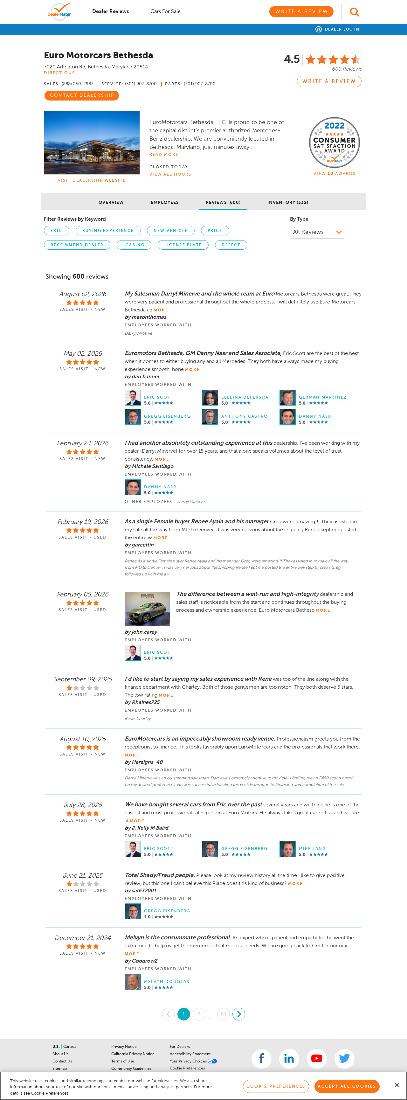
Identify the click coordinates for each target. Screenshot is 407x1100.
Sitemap (59, 1069)
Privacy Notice (124, 1047)
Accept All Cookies (347, 1086)
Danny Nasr (315, 416)
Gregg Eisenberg (167, 416)
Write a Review (301, 11)
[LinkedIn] (289, 1059)
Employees (165, 202)
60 (223, 1013)
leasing (134, 245)
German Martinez (323, 397)
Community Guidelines (131, 1069)
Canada (69, 1047)
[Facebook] (262, 1059)
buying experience (108, 231)
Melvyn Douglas (167, 982)
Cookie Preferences (187, 1068)
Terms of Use (122, 1061)
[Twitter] (345, 1059)
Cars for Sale (165, 11)
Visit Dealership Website (92, 180)
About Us (60, 1054)
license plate (183, 245)
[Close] (397, 1085)
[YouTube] (317, 1059)
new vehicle (171, 231)
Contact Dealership (82, 95)
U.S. (56, 1047)
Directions (59, 73)
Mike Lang (312, 849)
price (215, 231)
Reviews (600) (223, 202)
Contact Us (62, 1061)
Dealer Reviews (110, 11)
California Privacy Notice (133, 1054)
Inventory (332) (287, 202)
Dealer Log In (341, 29)
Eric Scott (159, 397)
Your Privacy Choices (189, 1061)
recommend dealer (77, 245)
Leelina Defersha (245, 397)
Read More (163, 155)
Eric (57, 231)
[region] (203, 1086)
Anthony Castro (244, 416)
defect (231, 245)
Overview (111, 202)
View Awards (335, 174)
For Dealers (180, 1047)
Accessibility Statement (190, 1054)
